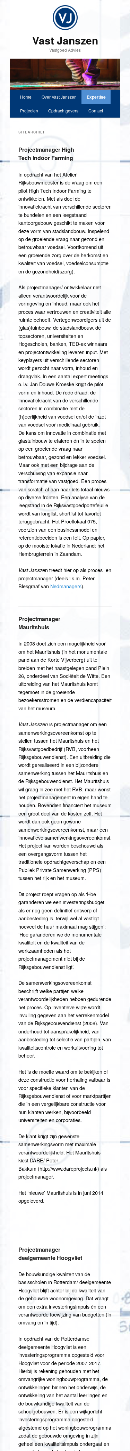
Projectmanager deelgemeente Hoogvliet (50, 1253)
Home (26, 97)
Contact (95, 110)
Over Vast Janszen (59, 97)
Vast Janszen (65, 40)
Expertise (96, 97)
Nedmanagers (65, 586)
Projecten (29, 110)
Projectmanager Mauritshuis (39, 623)
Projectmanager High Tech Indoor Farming (46, 154)
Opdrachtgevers (63, 110)
